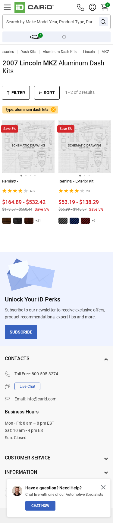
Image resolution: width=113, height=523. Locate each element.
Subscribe (21, 332)
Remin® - (10, 181)
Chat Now (40, 506)
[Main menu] (7, 7)
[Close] (103, 487)
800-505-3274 (45, 373)
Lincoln (89, 52)
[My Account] (92, 7)
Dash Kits (28, 52)
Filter (18, 92)
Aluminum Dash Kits (60, 52)
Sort (49, 92)
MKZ (105, 52)
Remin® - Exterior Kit (75, 181)
